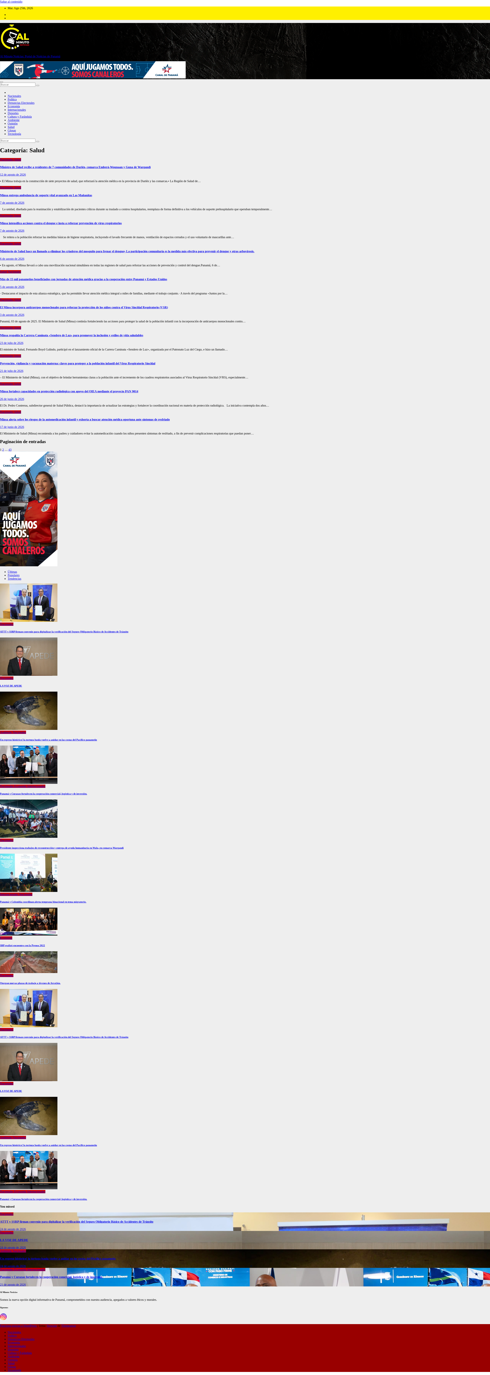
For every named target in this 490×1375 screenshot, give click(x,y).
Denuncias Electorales (21, 102)
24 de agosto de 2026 (13, 1229)
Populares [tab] (14, 575)
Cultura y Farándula (20, 116)
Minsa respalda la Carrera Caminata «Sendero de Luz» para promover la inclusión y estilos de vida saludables (71, 335)
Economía (14, 106)
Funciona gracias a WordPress (18, 1325)
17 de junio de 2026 (12, 427)
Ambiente (14, 120)
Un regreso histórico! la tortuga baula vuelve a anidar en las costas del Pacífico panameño (48, 739)
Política (12, 99)
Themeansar (68, 1325)
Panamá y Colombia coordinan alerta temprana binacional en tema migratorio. (43, 901)
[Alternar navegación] (1, 81)
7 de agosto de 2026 (12, 202)
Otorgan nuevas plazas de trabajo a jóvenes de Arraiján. (30, 983)
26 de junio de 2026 (12, 399)
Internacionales (17, 109)
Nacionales (14, 96)
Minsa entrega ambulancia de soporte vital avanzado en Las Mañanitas (46, 195)
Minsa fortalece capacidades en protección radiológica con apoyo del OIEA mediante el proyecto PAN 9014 (69, 391)
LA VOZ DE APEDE (11, 685)
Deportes (13, 113)
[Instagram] (3, 1316)
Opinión (13, 123)
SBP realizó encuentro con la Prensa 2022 (22, 945)
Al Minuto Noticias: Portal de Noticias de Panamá (30, 56)
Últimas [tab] (12, 571)
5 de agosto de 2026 (12, 287)
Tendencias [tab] (14, 578)
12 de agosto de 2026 (13, 174)
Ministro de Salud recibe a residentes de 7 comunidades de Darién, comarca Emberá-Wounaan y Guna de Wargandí (75, 167)
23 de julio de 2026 (11, 343)
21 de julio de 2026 (11, 370)
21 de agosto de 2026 (13, 1284)
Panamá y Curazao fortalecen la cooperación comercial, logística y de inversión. (43, 793)
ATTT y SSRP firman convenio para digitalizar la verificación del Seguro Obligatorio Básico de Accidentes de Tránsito (64, 631)
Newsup (52, 1325)
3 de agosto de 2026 (12, 314)
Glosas (12, 130)
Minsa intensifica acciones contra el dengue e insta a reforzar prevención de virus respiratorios (61, 223)
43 (9, 449)
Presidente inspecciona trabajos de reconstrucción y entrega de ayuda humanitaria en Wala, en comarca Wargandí (62, 847)
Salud (11, 127)
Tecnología (14, 133)
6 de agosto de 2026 (12, 258)
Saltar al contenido (11, 1)
